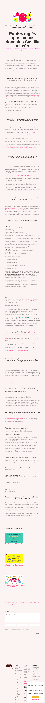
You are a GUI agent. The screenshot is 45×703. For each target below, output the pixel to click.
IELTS (27, 331)
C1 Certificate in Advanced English (21, 300)
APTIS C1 (18, 334)
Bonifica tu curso (8, 26)
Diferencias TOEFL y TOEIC (22, 317)
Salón (6, 13)
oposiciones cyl (12, 602)
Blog (5, 43)
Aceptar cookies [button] (35, 699)
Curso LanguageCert (18, 675)
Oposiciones (7, 33)
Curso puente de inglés (10, 23)
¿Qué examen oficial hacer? (11, 19)
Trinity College (8, 338)
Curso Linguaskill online (17, 695)
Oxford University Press (10, 350)
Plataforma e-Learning (10, 47)
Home (5, 9)
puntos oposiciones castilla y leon (16, 604)
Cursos (6, 30)
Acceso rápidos (8, 50)
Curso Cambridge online (17, 699)
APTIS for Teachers (31, 332)
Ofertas (6, 40)
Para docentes (27, 669)
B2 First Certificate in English (32, 299)
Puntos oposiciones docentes (27, 679)
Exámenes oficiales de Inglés (12, 16)
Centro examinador (9, 37)
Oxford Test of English (23, 350)
